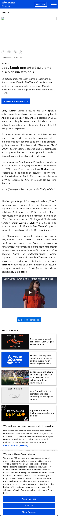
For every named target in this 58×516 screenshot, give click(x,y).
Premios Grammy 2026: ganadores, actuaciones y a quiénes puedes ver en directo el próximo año (42, 359)
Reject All (29, 505)
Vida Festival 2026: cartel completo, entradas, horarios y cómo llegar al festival (41, 395)
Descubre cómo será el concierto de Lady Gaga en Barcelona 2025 (42, 342)
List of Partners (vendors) (15, 445)
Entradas (40, 4)
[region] (29, 469)
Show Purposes (29, 512)
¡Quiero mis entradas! (15, 101)
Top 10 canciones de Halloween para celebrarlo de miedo (42, 413)
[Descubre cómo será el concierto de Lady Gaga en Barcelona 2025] (15, 341)
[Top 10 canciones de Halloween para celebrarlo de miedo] (15, 413)
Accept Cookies (29, 498)
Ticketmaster (6, 57)
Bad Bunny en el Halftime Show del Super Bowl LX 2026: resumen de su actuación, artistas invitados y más (41, 377)
